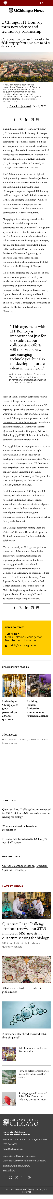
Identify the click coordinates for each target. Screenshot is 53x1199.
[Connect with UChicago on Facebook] (5, 1177)
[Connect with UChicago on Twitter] (17, 1177)
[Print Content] (37, 119)
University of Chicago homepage (19, 1156)
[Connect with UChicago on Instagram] (10, 1177)
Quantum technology (14, 870)
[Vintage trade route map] (26, 969)
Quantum (42, 865)
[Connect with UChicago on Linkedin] (23, 1177)
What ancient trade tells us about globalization (20, 827)
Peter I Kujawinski (20, 106)
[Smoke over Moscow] (9, 1077)
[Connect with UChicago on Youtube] (29, 1177)
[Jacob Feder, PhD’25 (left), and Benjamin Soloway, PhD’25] (26, 905)
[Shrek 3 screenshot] (9, 1054)
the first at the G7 (38, 405)
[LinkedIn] (26, 119)
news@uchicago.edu (13, 1149)
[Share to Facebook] (15, 119)
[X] (21, 119)
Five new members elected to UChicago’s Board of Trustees (24, 840)
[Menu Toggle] (48, 4)
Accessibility (9, 1170)
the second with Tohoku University (20, 422)
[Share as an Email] (32, 119)
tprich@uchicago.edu (22, 645)
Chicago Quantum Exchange (18, 865)
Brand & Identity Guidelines (16, 1165)
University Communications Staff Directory (24, 1160)
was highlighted (36, 173)
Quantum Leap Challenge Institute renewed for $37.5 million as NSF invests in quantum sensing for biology (26, 813)
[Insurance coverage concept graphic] (9, 1099)
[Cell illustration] (26, 1014)
